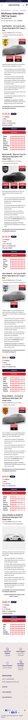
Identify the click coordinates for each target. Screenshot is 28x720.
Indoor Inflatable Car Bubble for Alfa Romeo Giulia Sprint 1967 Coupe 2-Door (12, 517)
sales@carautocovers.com (12, 682)
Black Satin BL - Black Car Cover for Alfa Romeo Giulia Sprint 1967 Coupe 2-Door (14, 157)
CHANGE (19, 20)
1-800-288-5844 (10, 679)
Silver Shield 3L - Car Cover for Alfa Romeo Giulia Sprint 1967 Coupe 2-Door (14, 276)
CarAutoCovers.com (6, 10)
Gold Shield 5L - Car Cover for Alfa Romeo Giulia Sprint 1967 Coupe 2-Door (14, 28)
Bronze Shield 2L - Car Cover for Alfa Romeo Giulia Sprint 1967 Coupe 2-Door (12, 398)
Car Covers (15, 10)
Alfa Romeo (23, 10)
